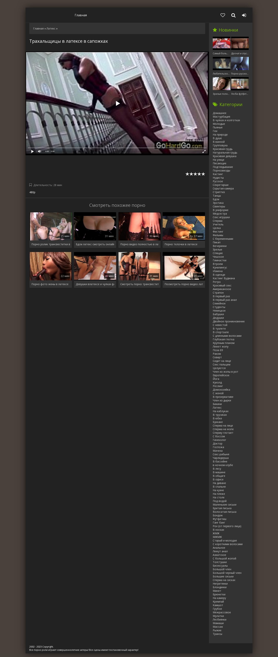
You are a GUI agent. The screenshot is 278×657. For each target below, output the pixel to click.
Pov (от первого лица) (227, 526)
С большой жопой (224, 558)
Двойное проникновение (229, 321)
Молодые (219, 124)
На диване (219, 483)
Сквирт (217, 357)
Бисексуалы (220, 565)
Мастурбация (221, 116)
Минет (217, 591)
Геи (215, 131)
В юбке (217, 418)
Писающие (219, 163)
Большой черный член (227, 573)
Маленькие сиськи (224, 504)
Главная (81, 15)
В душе (217, 138)
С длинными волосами (227, 335)
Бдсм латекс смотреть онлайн (95, 244)
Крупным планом (224, 343)
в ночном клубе (223, 465)
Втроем (218, 264)
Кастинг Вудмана (224, 278)
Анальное (219, 547)
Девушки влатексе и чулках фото (95, 284)
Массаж (218, 626)
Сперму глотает (223, 432)
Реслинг (218, 386)
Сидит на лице (222, 361)
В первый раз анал (225, 300)
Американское (222, 289)
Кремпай (218, 601)
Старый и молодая (225, 540)
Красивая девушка (224, 156)
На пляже (219, 494)
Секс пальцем (221, 364)
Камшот (218, 605)
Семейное (219, 303)
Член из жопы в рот (225, 371)
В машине (219, 472)
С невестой (220, 325)
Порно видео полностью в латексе (139, 244)
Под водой (220, 501)
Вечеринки (220, 246)
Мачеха (218, 450)
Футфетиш (219, 519)
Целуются (219, 368)
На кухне (218, 490)
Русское (218, 181)
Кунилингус (220, 267)
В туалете (219, 328)
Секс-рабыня (221, 454)
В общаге (219, 476)
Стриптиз (219, 192)
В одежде (219, 274)
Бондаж (218, 515)
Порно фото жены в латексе (49, 284)
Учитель (218, 224)
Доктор (217, 443)
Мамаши (218, 623)
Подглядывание (223, 167)
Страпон (218, 292)
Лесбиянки (219, 619)
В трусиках (220, 415)
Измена (218, 271)
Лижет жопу (220, 346)
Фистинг (218, 231)
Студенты (219, 307)
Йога (216, 379)
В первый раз (221, 296)
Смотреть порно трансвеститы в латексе (139, 284)
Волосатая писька (224, 511)
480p (32, 192)
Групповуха (220, 145)
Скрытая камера (223, 188)
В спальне (219, 486)
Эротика (218, 203)
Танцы (217, 195)
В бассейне (220, 461)
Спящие (218, 253)
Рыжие (217, 630)
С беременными (223, 238)
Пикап (217, 242)
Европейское (221, 375)
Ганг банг (219, 522)
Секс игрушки (221, 217)
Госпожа (218, 447)
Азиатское (219, 555)
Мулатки (218, 616)
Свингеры (219, 206)
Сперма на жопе (223, 429)
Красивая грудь (223, 149)
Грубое (217, 608)
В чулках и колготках (226, 120)
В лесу (217, 468)
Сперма (217, 221)
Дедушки (218, 318)
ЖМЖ (216, 533)
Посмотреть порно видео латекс (184, 284)
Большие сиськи (223, 576)
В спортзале (221, 332)
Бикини (217, 404)
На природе (220, 134)
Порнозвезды (221, 170)
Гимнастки (219, 260)
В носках (218, 529)
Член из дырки (222, 400)
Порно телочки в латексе (181, 244)
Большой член (222, 569)
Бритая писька (222, 508)
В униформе (220, 210)
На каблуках (220, 411)
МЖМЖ (217, 537)
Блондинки (220, 587)
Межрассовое (222, 612)
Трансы (217, 634)
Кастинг (218, 174)
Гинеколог (219, 440)
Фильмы (218, 235)
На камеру (219, 598)
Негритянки (220, 583)
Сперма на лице (223, 425)
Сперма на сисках (224, 580)
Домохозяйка (221, 389)
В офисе (218, 479)
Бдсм (216, 199)
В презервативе (223, 397)
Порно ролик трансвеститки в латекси (50, 244)
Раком (217, 353)
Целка (217, 228)
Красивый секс (222, 285)
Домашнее (219, 113)
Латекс (217, 407)
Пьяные (218, 127)
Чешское (218, 256)
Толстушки (220, 562)
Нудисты (218, 177)
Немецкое (219, 310)
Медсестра (220, 213)
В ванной (219, 142)
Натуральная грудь (225, 152)
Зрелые (217, 249)
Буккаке (218, 422)
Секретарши (220, 185)
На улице (218, 159)
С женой (218, 393)
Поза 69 (218, 350)
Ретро (217, 282)
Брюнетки (219, 594)
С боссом (219, 436)
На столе (218, 497)
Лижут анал (220, 551)
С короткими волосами (228, 544)
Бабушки (218, 314)
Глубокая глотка (223, 339)
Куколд (217, 382)
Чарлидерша (221, 458)
